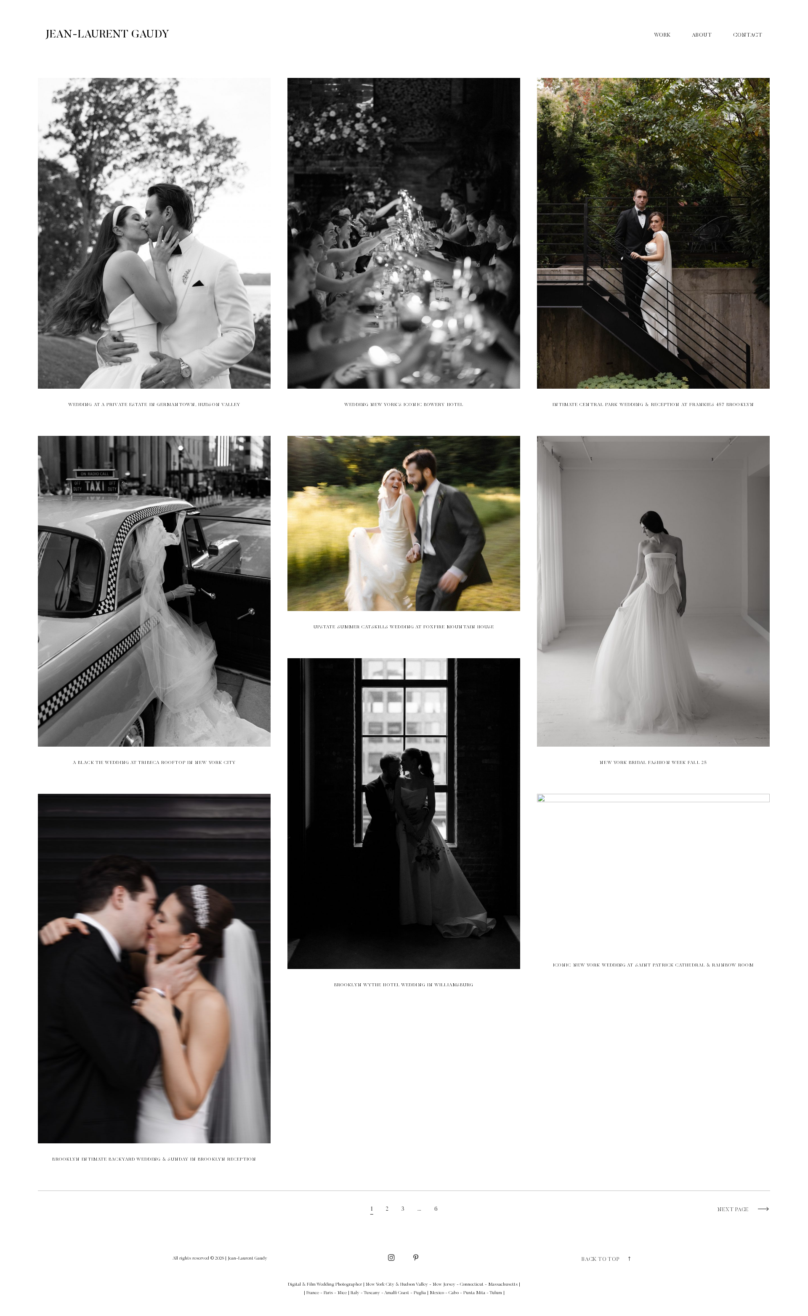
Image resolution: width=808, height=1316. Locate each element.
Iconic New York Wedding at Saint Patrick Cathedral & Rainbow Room (653, 886)
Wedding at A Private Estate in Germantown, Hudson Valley (154, 248)
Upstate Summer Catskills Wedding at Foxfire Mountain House (404, 538)
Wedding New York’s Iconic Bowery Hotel (404, 248)
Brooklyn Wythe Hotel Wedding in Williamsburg (404, 829)
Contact (748, 35)
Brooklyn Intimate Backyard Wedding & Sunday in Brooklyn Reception (154, 983)
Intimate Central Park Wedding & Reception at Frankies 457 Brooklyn (653, 248)
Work (662, 35)
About (702, 35)
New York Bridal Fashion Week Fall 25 (653, 606)
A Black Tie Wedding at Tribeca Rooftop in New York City (154, 606)
